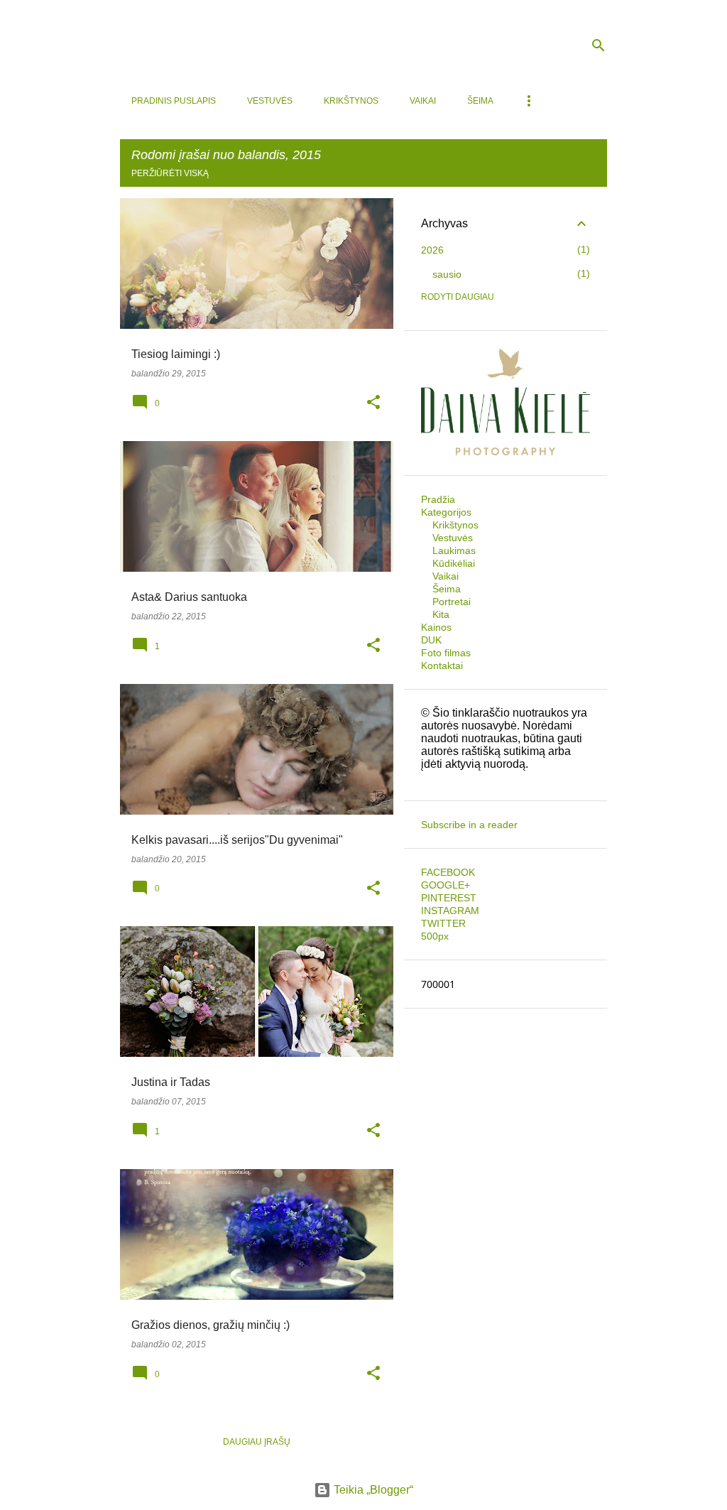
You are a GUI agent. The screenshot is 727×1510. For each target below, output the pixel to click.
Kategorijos (446, 512)
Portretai (451, 601)
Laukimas (454, 550)
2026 (432, 250)
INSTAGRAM (450, 910)
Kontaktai (442, 665)
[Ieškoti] (598, 45)
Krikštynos (351, 101)
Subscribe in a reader (469, 824)
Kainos (436, 627)
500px (435, 936)
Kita (440, 614)
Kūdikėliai (453, 563)
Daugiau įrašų (256, 1442)
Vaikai (423, 101)
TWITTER (443, 923)
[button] (373, 403)
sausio (446, 274)
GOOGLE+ (445, 885)
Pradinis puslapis (173, 101)
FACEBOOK (448, 872)
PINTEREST (448, 897)
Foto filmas (446, 652)
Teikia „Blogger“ (372, 1490)
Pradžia (438, 499)
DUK (431, 640)
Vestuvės (270, 101)
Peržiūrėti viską (170, 173)
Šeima (480, 101)
